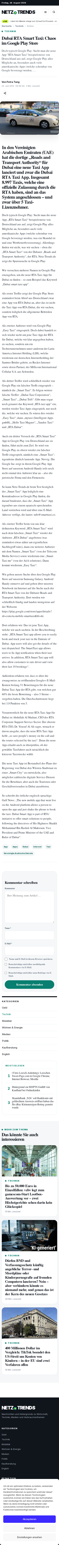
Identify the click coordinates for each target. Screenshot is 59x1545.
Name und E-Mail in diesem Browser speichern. (31, 958)
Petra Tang (13, 82)
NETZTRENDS (18, 12)
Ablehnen (29, 1528)
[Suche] (53, 12)
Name (8, 928)
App (6, 847)
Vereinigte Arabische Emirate (18, 853)
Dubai (25, 847)
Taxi (48, 847)
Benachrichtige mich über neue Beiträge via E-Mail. (30, 974)
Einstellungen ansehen (29, 1537)
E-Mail (8, 943)
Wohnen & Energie (12, 1027)
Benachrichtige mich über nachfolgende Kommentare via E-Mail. (27, 966)
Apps (15, 847)
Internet (37, 847)
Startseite (7, 26)
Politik (5, 1040)
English (6, 1054)
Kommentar (10, 888)
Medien (6, 1034)
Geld (4, 1007)
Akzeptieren (29, 1519)
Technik (19, 26)
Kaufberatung (9, 1047)
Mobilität (7, 1020)
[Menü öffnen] (45, 12)
